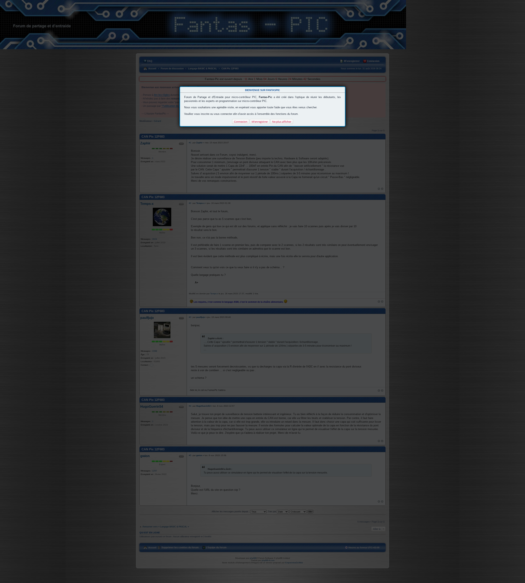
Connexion (240, 121)
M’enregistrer (260, 121)
